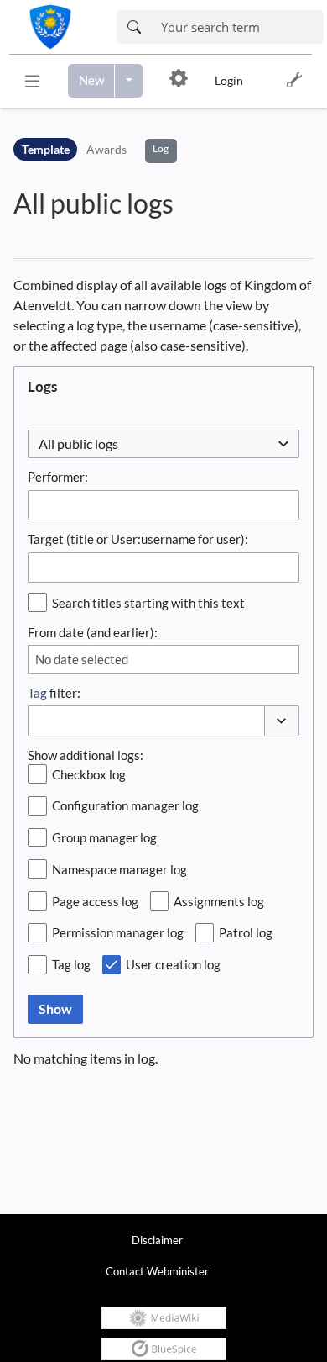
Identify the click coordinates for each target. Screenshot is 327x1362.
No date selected (81, 659)
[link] (59, 27)
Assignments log (219, 901)
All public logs (93, 203)
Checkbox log (89, 774)
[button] (32, 81)
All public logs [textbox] (78, 443)
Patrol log (245, 932)
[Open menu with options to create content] (129, 81)
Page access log (95, 901)
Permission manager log (118, 932)
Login (229, 80)
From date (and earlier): (93, 632)
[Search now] (134, 27)
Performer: (58, 476)
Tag (37, 692)
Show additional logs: (85, 755)
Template (46, 149)
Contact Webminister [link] (157, 1271)
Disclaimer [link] (157, 1240)
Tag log (71, 964)
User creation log (173, 964)
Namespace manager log (119, 869)
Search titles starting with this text (148, 602)
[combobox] (163, 444)
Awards (106, 149)
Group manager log (104, 837)
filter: (54, 692)
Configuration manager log (125, 805)
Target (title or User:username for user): (138, 538)
